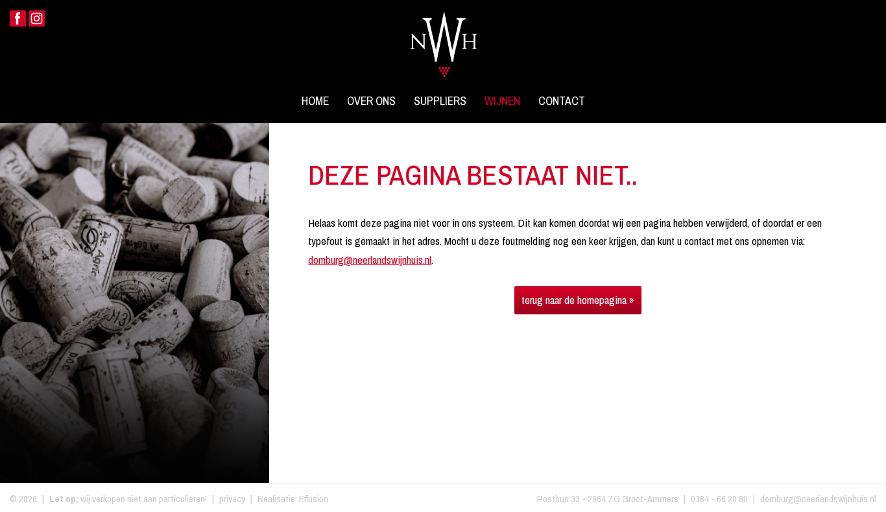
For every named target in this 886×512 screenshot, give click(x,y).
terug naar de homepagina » (577, 299)
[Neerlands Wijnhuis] (443, 36)
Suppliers (440, 101)
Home (315, 101)
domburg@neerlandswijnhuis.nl (369, 259)
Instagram (37, 18)
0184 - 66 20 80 (719, 499)
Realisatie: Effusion (292, 499)
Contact (561, 101)
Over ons (371, 101)
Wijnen (502, 101)
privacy (232, 499)
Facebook (18, 18)
